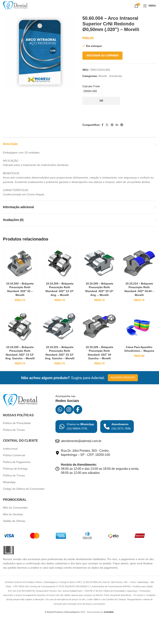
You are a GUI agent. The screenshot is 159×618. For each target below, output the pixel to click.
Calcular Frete (91, 86)
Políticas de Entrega (15, 468)
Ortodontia (115, 76)
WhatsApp (9, 482)
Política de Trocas (14, 429)
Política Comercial (14, 455)
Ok (101, 100)
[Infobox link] (76, 426)
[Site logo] (15, 5)
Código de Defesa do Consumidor (24, 488)
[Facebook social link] (102, 125)
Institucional (10, 448)
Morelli (103, 76)
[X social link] (107, 125)
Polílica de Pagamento (16, 462)
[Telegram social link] (121, 125)
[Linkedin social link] (117, 125)
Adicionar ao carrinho (102, 55)
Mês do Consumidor (15, 507)
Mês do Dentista (13, 514)
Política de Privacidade (17, 423)
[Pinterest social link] (112, 125)
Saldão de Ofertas (14, 520)
